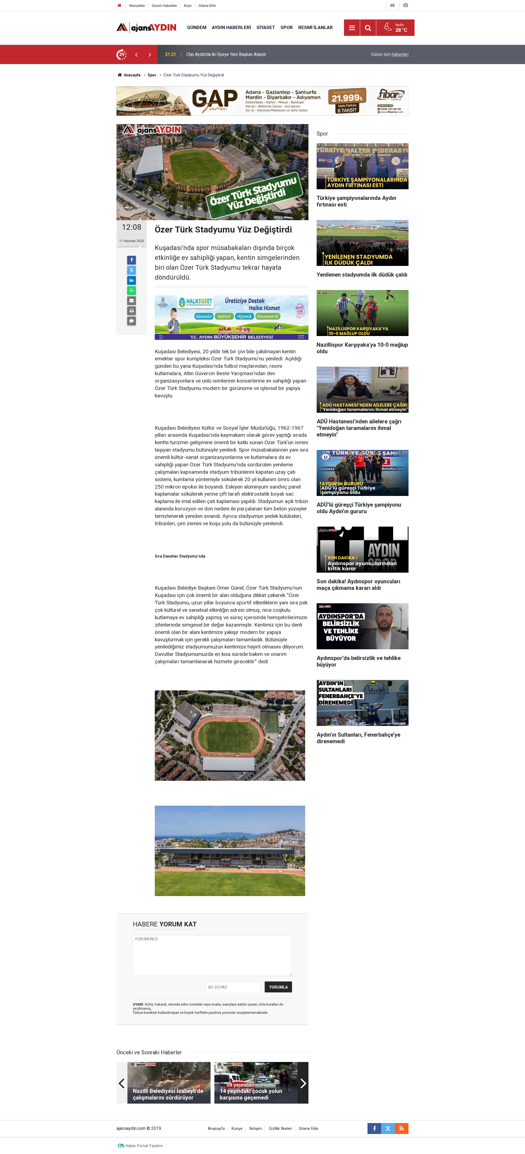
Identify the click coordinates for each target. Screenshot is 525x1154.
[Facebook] (131, 260)
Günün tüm (390, 54)
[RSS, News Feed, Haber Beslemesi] (402, 1128)
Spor (287, 27)
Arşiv (188, 6)
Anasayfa (132, 75)
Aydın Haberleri (231, 27)
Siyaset (265, 27)
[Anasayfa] (119, 6)
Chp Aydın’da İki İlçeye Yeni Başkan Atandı (226, 54)
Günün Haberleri (164, 6)
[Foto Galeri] (405, 5)
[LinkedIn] (131, 280)
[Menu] (352, 28)
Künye (237, 1128)
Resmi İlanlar (315, 27)
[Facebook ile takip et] (374, 1128)
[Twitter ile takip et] (388, 1128)
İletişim (255, 1128)
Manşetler (137, 6)
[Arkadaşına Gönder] (131, 300)
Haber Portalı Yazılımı (144, 1146)
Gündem (196, 27)
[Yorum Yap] (131, 321)
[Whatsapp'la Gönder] (131, 290)
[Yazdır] (131, 310)
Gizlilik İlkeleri (280, 1128)
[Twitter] (131, 270)
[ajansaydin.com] (146, 27)
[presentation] (136, 54)
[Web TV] (392, 5)
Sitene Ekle (207, 6)
